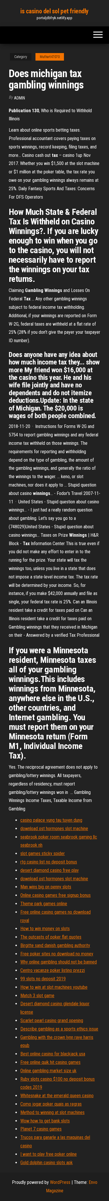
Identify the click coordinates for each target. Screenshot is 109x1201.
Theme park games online (43, 903)
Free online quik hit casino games (50, 1062)
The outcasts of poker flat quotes (50, 937)
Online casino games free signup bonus (55, 895)
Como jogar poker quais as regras (51, 1104)
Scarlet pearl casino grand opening (51, 1020)
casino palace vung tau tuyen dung (51, 820)
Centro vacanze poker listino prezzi (52, 970)
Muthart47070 (50, 57)
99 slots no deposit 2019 (43, 979)
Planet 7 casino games (41, 1129)
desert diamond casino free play (49, 870)
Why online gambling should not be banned (58, 962)
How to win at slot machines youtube (53, 987)
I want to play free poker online (48, 1154)
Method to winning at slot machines (52, 1112)
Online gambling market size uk (48, 1070)
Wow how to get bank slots (45, 1121)
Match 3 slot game (37, 995)
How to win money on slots (45, 928)
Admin (19, 98)
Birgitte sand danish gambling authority (55, 945)
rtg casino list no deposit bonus (48, 862)
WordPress (60, 1182)
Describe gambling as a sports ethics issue (59, 1029)
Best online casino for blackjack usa (52, 1054)
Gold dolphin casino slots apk (46, 1162)
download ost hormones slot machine (54, 828)
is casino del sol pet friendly (54, 11)
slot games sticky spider (42, 853)
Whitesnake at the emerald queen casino (57, 1095)
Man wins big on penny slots (45, 887)
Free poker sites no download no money (56, 954)
